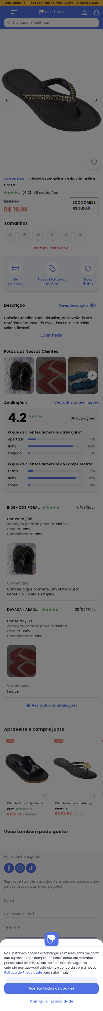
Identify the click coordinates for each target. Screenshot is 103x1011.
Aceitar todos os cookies (51, 988)
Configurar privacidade (51, 1001)
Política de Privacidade (23, 972)
